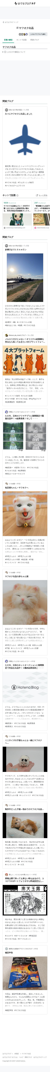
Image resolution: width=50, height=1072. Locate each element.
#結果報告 (22, 470)
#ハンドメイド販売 (12, 396)
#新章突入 (9, 726)
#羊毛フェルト (10, 556)
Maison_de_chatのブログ (17, 335)
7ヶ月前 (26, 246)
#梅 (14, 322)
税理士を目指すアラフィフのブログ (20, 949)
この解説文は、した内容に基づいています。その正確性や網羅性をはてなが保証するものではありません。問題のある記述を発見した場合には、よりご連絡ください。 (14, 52)
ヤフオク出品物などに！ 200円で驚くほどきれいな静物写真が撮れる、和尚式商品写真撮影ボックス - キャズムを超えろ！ (17, 208)
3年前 (33, 412)
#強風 (20, 325)
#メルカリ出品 (10, 470)
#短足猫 (24, 559)
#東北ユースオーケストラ (15, 474)
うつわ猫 (12, 484)
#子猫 (31, 559)
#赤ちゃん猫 (37, 645)
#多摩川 (8, 322)
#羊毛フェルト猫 (24, 556)
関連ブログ (34, 40)
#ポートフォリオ (20, 936)
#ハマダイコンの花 (24, 322)
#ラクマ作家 (10, 399)
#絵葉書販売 (10, 402)
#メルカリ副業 (27, 396)
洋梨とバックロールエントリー (19, 412)
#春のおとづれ (10, 325)
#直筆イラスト (20, 467)
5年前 (35, 874)
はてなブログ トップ (11, 22)
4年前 (19, 484)
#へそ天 (21, 651)
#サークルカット (24, 939)
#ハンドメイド (10, 562)
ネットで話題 (21, 40)
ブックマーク (10, 203)
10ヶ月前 (31, 335)
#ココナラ (9, 936)
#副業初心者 (21, 402)
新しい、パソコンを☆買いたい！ (20, 874)
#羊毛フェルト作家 (12, 559)
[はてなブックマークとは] (17, 195)
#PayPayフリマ (35, 399)
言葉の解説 (8, 40)
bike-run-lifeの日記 (15, 110)
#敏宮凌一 (9, 467)
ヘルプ (21, 1057)
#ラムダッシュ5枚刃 (26, 182)
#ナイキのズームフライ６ (15, 186)
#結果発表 (31, 723)
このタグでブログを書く (38, 34)
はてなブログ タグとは (10, 1057)
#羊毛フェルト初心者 (26, 858)
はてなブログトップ (40, 1057)
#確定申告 (9, 1010)
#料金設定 (33, 936)
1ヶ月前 (26, 110)
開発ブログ (28, 1057)
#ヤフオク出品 (10, 182)
